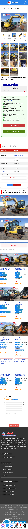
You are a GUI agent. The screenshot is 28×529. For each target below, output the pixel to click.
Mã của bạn (14, 425)
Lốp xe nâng (4, 171)
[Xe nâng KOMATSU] (10, 84)
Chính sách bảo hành (8, 491)
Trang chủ (3, 8)
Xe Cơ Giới (10, 8)
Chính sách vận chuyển (9, 488)
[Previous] (3, 22)
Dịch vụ (5, 476)
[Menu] (2, 2)
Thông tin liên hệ (7, 469)
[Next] (24, 22)
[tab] (10, 185)
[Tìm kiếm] (25, 2)
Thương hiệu (17, 185)
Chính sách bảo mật (8, 494)
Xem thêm (13, 178)
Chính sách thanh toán (9, 485)
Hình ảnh (9, 185)
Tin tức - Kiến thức (8, 472)
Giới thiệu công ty (7, 466)
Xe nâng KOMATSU (18, 155)
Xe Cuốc (17, 8)
